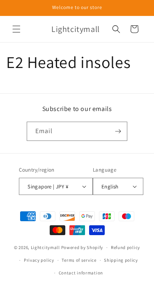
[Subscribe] (118, 131)
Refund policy (125, 247)
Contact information (81, 273)
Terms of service (79, 260)
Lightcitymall (45, 247)
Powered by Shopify (82, 247)
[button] (16, 29)
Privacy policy (39, 260)
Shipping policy (121, 260)
